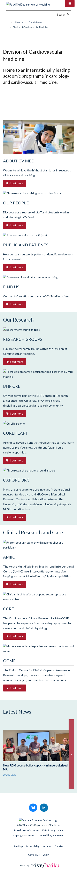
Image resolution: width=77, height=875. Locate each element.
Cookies (59, 846)
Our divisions (35, 22)
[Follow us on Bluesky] (33, 807)
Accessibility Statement (51, 835)
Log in (46, 854)
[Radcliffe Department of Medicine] (28, 3)
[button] (70, 3)
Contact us (34, 854)
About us (19, 22)
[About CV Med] (38, 137)
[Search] (68, 14)
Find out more (14, 183)
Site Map (18, 846)
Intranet (47, 846)
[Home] (9, 22)
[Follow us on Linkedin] (44, 807)
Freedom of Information (26, 830)
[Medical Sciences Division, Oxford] (38, 819)
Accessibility (32, 846)
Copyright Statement (24, 835)
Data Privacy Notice (52, 830)
